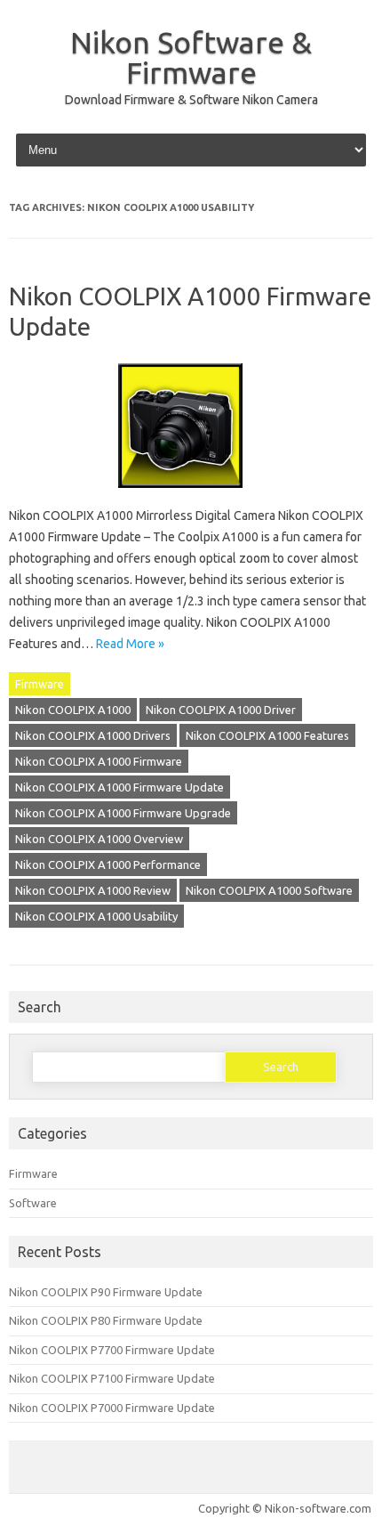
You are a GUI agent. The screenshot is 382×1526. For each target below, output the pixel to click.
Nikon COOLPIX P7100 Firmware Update (112, 1378)
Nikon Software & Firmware (191, 57)
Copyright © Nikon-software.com (284, 1508)
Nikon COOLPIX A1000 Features (267, 735)
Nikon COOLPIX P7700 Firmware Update (112, 1349)
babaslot (3, 1523)
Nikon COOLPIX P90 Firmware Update (106, 1292)
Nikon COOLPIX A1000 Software (269, 890)
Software (33, 1203)
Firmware (39, 684)
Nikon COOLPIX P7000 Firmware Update (112, 1407)
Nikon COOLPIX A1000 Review (93, 890)
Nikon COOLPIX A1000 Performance (108, 864)
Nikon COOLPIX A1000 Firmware (98, 761)
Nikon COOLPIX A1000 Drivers (93, 735)
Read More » (130, 644)
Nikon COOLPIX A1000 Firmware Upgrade (123, 813)
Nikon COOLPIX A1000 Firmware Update (119, 787)
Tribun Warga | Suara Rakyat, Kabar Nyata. (14, 1523)
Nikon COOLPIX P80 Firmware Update (106, 1320)
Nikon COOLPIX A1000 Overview (99, 838)
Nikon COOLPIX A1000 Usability (96, 916)
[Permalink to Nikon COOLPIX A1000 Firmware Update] (191, 494)
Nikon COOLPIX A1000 (73, 709)
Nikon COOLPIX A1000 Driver (221, 709)
